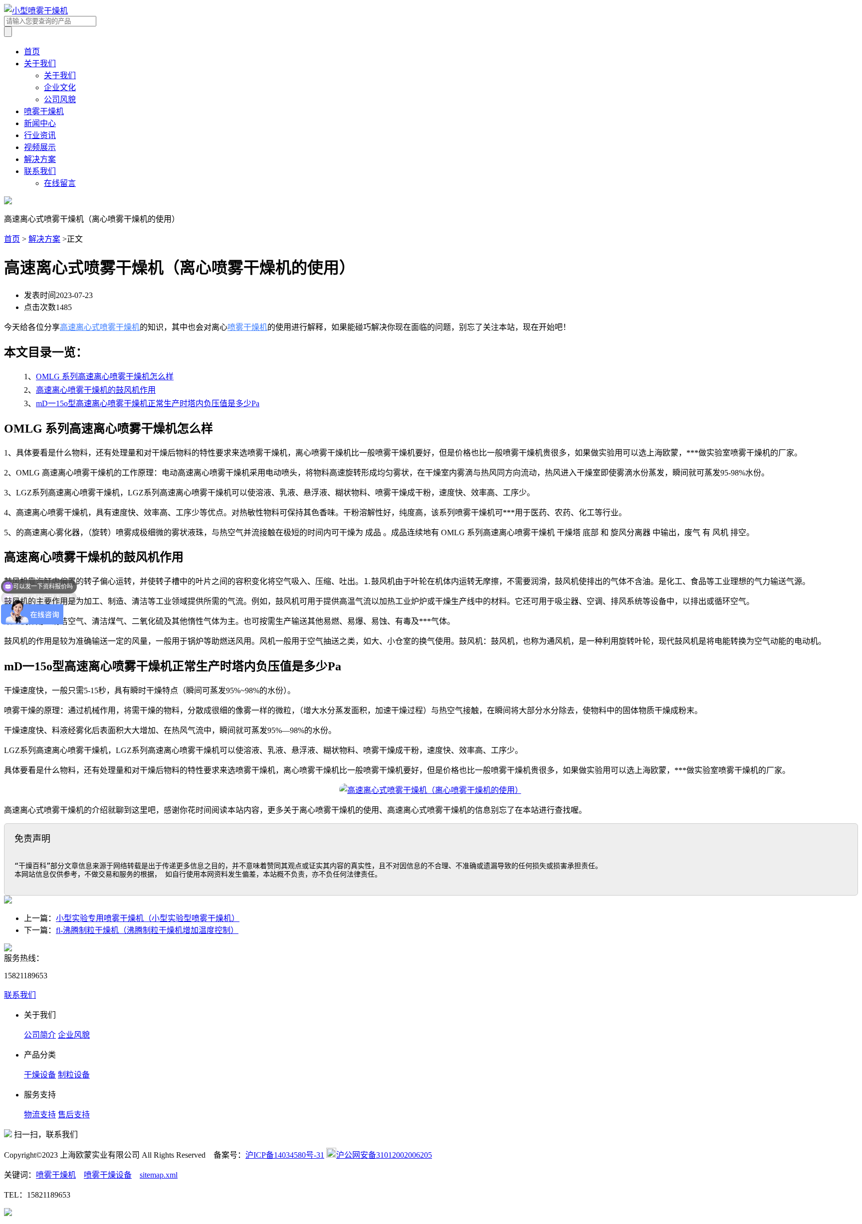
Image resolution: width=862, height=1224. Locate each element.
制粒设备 (74, 1075)
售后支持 (74, 1114)
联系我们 (40, 171)
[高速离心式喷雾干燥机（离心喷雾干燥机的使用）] (431, 790)
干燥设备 (40, 1075)
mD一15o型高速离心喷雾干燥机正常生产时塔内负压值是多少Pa (147, 403)
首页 (32, 51)
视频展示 (40, 147)
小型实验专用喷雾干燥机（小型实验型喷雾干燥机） (147, 918)
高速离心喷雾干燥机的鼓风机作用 (96, 390)
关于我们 (40, 63)
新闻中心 (40, 123)
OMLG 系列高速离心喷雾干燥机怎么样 (105, 376)
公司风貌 (60, 99)
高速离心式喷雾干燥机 (100, 327)
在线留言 (60, 183)
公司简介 (40, 1035)
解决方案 (40, 159)
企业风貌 (74, 1035)
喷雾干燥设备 (108, 1175)
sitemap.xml (159, 1175)
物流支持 (40, 1114)
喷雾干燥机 (44, 111)
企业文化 (60, 87)
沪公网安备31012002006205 (384, 1155)
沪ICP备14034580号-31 (284, 1155)
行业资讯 (40, 135)
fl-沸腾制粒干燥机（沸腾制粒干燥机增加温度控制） (147, 930)
